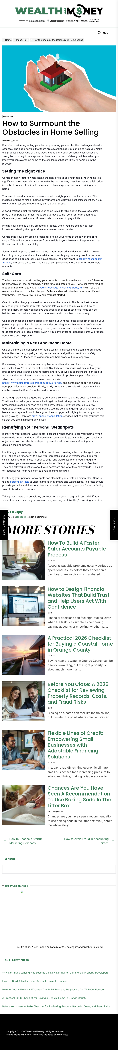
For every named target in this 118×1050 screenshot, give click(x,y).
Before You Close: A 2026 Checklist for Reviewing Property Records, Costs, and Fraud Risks (78, 693)
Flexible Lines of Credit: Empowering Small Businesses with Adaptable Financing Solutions (75, 745)
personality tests (19, 481)
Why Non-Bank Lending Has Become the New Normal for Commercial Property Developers (55, 972)
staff (50, 560)
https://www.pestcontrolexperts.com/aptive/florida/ (32, 382)
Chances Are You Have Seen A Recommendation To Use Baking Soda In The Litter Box (79, 796)
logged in (21, 516)
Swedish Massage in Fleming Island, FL (60, 287)
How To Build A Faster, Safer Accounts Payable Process (77, 548)
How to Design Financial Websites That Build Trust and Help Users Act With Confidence (79, 598)
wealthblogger (8, 140)
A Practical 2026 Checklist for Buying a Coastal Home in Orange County (80, 644)
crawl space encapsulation (47, 415)
